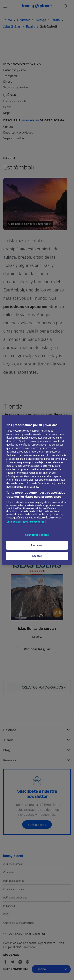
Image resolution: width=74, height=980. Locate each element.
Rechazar (37, 545)
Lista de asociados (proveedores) (25, 521)
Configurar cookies (37, 534)
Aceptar (37, 555)
